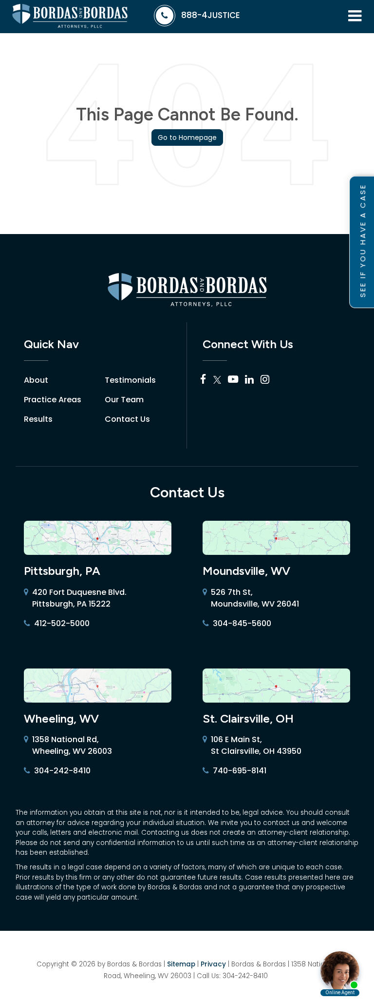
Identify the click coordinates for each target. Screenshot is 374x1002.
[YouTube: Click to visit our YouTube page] (233, 380)
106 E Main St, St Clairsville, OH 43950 (256, 745)
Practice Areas (52, 399)
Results (38, 419)
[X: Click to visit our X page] (217, 380)
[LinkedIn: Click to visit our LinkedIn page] (249, 380)
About (36, 380)
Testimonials (130, 380)
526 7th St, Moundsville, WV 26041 (255, 598)
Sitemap (181, 964)
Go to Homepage (187, 137)
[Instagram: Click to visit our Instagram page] (265, 380)
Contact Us (127, 419)
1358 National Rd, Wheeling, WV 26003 (72, 745)
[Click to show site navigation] (355, 16)
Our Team (124, 399)
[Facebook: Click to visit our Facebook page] (203, 380)
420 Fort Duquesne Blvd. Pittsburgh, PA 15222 (79, 598)
